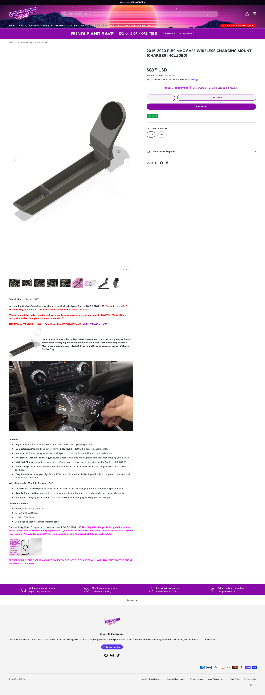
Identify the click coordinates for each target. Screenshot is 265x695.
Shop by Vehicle (27, 25)
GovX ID (130, 25)
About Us (47, 25)
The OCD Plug (20, 679)
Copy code (187, 33)
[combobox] (139, 14)
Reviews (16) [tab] (32, 299)
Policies (115, 25)
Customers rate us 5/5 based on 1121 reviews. (215, 87)
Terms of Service (196, 679)
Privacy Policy (234, 679)
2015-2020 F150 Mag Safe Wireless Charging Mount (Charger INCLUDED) (32, 42)
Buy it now (201, 106)
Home (12, 25)
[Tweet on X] (156, 163)
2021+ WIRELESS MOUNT (96, 323)
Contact (72, 25)
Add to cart (216, 97)
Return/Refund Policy (216, 679)
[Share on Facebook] (161, 163)
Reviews (60, 25)
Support (142, 25)
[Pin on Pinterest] (167, 163)
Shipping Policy (250, 679)
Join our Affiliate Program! (176, 679)
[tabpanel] (71, 435)
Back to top (132, 600)
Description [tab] (15, 299)
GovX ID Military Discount (151, 679)
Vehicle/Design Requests (94, 25)
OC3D (149, 63)
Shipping (150, 75)
